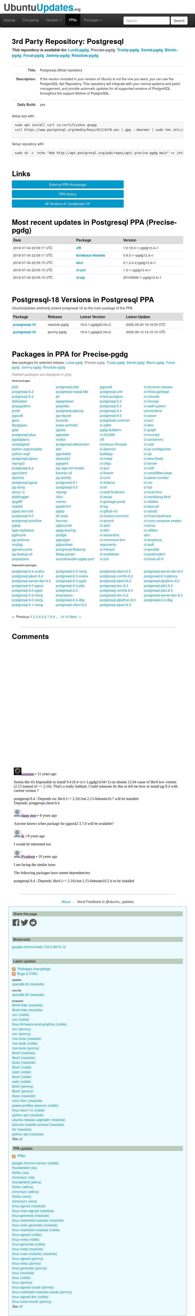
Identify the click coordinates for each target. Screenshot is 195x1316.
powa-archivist (67, 425)
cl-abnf (105, 525)
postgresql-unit (111, 391)
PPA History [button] (68, 194)
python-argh (21, 453)
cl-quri (104, 468)
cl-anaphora (153, 539)
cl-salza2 (150, 511)
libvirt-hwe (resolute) (27, 1005)
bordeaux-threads (90, 255)
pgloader (62, 434)
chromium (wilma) (25, 1191)
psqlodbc (62, 405)
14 (62, 616)
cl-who (149, 425)
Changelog (30, 19)
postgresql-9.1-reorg (27, 604)
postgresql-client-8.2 (71, 604)
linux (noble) (21, 1277)
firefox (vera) (21, 1196)
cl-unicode (151, 396)
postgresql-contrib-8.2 (116, 576)
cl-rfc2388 (107, 434)
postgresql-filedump (71, 549)
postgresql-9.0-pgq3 (27, 590)
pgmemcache (22, 549)
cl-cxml (105, 477)
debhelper (19, 401)
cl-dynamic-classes (158, 386)
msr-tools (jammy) (25, 1048)
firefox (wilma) (22, 1186)
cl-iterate (150, 463)
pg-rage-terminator (70, 468)
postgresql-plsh (67, 386)
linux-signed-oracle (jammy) (33, 1287)
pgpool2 (106, 386)
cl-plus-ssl (151, 506)
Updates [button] (52, 19)
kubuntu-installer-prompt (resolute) (38, 1124)
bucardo (62, 420)
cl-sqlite (105, 425)
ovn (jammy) (21, 1028)
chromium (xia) (23, 1177)
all (20, 1138)
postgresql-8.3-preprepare (67, 592)
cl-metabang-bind (157, 496)
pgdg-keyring (66, 530)
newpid (17, 506)
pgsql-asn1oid (22, 511)
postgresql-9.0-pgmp (27, 585)
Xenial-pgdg (152, 50)
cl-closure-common (114, 515)
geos (15, 420)
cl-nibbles (151, 501)
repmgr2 (18, 463)
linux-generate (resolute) (30, 1215)
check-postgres (111, 396)
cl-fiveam (106, 472)
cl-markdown (109, 554)
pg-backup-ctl (22, 554)
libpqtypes (19, 425)
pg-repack (63, 415)
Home (9, 20)
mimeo (61, 501)
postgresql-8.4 (23, 468)
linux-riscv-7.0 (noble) (28, 1110)
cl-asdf (149, 544)
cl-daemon (108, 448)
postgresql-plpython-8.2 (162, 580)
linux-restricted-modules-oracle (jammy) (42, 1291)
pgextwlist (63, 453)
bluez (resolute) (24, 1062)
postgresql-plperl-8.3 (115, 604)
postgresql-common (115, 420)
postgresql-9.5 (67, 487)
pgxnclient (19, 472)
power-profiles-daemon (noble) (35, 1105)
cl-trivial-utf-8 (153, 558)
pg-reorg (18, 487)
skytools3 (63, 458)
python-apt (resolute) (28, 1114)
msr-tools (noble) (25, 1043)
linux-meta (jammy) (26, 1263)
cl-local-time (153, 491)
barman (62, 520)
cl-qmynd (107, 520)
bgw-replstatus (23, 530)
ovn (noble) (20, 1014)
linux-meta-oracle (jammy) (32, 1301)
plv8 (15, 386)
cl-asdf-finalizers (112, 491)
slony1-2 (18, 491)
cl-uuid (149, 444)
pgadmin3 (63, 506)
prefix (16, 410)
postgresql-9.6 (111, 415)
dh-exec (62, 515)
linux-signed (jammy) (28, 1258)
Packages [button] (92, 19)
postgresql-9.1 (67, 482)
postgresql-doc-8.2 (114, 595)
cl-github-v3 (108, 511)
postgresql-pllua (24, 434)
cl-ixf (103, 487)
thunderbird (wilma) (26, 1182)
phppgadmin (21, 405)
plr (58, 396)
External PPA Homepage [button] (67, 184)
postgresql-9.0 (23, 515)
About (66, 901)
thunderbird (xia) (24, 1167)
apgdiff (17, 501)
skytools (18, 477)
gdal (15, 429)
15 (67, 616)
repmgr (61, 491)
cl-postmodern (155, 554)
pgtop (16, 525)
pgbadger (63, 539)
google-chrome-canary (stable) (35, 1162)
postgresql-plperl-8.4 (27, 576)
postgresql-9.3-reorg (71, 571)
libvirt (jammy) (22, 1086)
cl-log (104, 506)
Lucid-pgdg (78, 50)
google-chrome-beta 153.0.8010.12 (39, 946)
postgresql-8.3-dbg (70, 599)
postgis (61, 534)
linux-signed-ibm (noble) (30, 1296)
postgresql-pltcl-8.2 (158, 585)
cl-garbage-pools (112, 501)
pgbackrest (64, 544)
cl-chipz (105, 463)
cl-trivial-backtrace (157, 515)
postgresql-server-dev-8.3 (163, 571)
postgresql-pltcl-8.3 (158, 590)
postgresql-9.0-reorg (27, 599)
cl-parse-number (156, 477)
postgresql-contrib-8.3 (116, 590)
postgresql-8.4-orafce (28, 571)
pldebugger (20, 496)
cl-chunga (151, 401)
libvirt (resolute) (23, 1052)
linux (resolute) (23, 1272)
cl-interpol (107, 549)
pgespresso (64, 401)
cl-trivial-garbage (156, 391)
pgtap (60, 511)
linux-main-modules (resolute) (34, 1253)
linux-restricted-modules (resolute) (38, 1220)
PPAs (73, 19)
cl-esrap (106, 496)
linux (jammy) (22, 1282)
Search (179, 20)
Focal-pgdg (33, 55)
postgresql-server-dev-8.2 (163, 595)
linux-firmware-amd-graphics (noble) (39, 1024)
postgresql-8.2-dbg (158, 599)
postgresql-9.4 (111, 410)
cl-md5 (149, 468)
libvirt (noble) (22, 1067)
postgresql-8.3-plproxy (161, 576)
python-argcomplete (27, 448)
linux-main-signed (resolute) (33, 1210)
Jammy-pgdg (58, 55)
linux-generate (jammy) (29, 1268)
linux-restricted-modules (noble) (36, 1229)
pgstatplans (20, 439)
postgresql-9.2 (111, 401)
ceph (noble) (21, 1071)
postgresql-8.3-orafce (72, 576)
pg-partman (20, 539)
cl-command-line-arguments (113, 542)
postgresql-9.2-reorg (27, 595)
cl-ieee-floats (153, 458)
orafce (60, 439)
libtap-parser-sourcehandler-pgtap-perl (75, 556)
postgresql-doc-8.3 (114, 585)
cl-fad (148, 487)
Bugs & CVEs (27, 973)
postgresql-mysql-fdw (72, 391)
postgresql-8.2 (23, 391)
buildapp (106, 453)
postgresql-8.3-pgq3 (71, 580)
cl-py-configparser (157, 448)
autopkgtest (20, 444)
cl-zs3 (81, 270)
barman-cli (64, 472)
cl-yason (150, 415)
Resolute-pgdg (85, 55)
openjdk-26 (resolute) (28, 984)
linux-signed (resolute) (29, 1205)
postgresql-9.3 (111, 405)
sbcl (79, 262)
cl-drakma (107, 482)
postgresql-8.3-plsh (70, 585)
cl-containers (153, 439)
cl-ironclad (151, 434)
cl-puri (148, 420)
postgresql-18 (24, 324)
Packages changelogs (33, 968)
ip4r (59, 448)
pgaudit (17, 415)
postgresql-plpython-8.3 (118, 599)
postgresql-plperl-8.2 (115, 580)
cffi (78, 247)
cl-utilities (151, 530)
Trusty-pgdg (128, 50)
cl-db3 (104, 530)
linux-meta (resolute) (27, 1248)
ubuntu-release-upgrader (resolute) (38, 1119)
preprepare (20, 558)
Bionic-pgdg (155, 362)
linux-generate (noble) (28, 1244)
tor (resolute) (22, 1129)
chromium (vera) (24, 1201)
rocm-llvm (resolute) (27, 1100)
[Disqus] (97, 702)
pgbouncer (64, 525)
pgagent (62, 463)
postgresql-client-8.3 (115, 571)
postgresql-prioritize (27, 520)
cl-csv (148, 482)
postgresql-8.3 (23, 396)
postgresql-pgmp (24, 482)
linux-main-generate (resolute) (35, 1225)
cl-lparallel (151, 549)
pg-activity (63, 477)
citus (59, 496)
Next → (75, 616)
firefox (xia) (20, 1172)
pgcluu (61, 429)
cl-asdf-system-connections (155, 408)
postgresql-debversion (72, 444)
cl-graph (150, 429)
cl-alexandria (109, 534)
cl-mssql (106, 458)
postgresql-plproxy (70, 410)
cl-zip (80, 277)
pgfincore (19, 534)
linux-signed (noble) (27, 1234)
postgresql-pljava (25, 458)
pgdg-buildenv (110, 429)
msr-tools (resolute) (26, 1038)
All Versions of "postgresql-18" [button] (67, 203)
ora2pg (17, 544)
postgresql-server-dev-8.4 (31, 580)
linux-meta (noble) (25, 1239)
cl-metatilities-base (158, 472)
